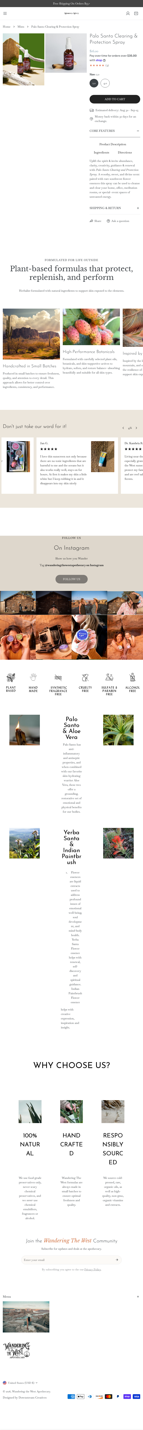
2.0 (94, 83)
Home (6, 26)
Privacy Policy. (92, 1269)
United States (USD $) (21, 1383)
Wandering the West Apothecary (31, 1391)
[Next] (136, 428)
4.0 (105, 83)
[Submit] (116, 1259)
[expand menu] (5, 13)
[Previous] (123, 428)
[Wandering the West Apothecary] (71, 13)
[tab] (113, 144)
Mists (21, 26)
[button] (136, 13)
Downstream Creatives (33, 1397)
